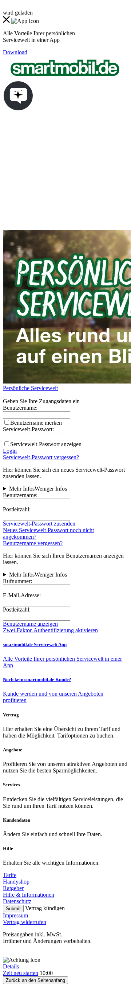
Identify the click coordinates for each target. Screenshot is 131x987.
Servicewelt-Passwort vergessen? (41, 457)
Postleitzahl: (17, 509)
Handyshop (16, 881)
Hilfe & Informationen (28, 895)
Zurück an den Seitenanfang (35, 980)
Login (10, 451)
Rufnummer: (17, 581)
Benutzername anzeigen (30, 624)
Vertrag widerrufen (24, 922)
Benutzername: (20, 495)
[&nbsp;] (3, 395)
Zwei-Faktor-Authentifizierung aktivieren (50, 630)
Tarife (9, 875)
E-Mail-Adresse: (22, 595)
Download (15, 52)
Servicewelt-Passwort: (28, 429)
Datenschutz (17, 901)
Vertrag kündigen (45, 908)
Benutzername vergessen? (33, 543)
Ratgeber (13, 888)
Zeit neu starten (20, 973)
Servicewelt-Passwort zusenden (39, 523)
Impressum (15, 915)
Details (11, 966)
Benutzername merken (36, 423)
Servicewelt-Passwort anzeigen (46, 444)
